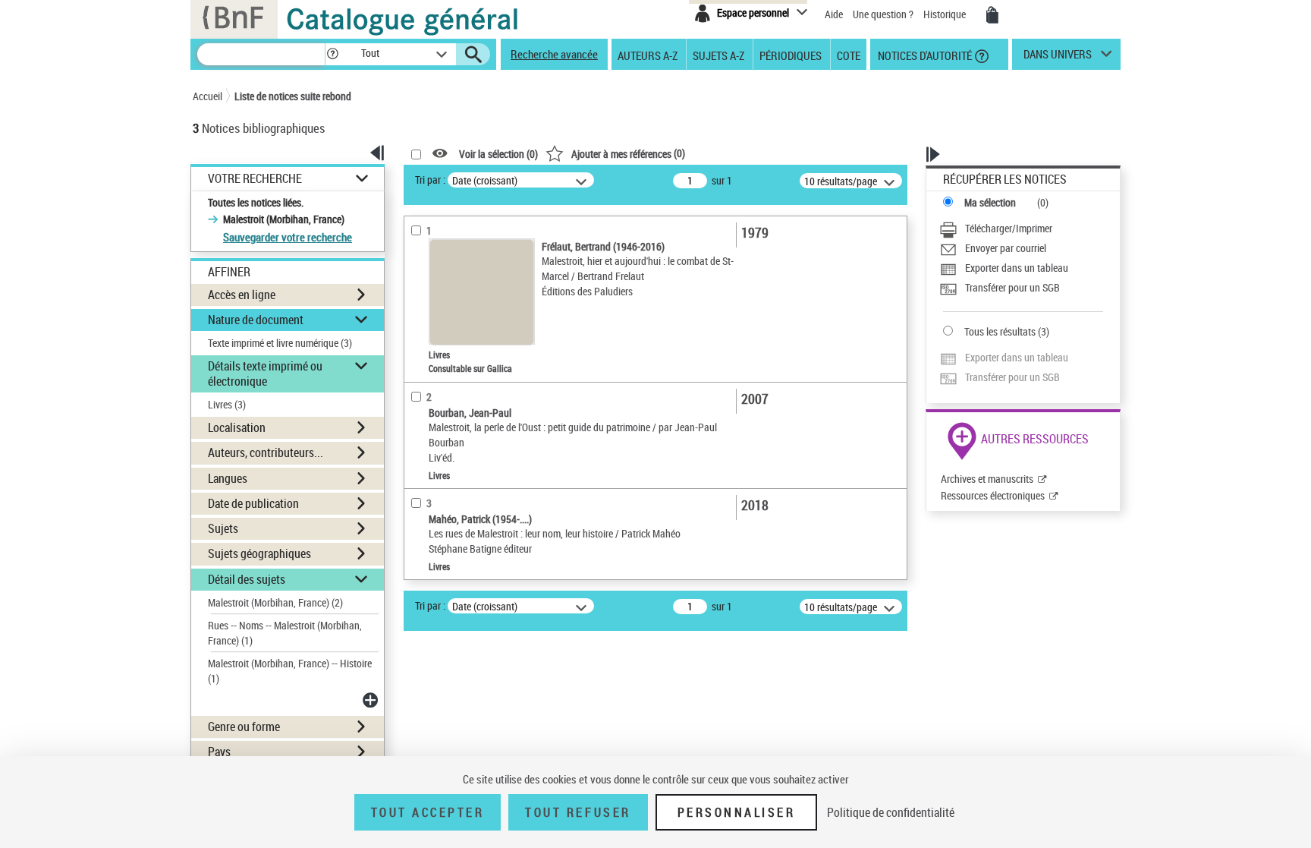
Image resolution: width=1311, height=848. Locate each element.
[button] (332, 54)
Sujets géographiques (259, 553)
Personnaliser (737, 812)
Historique (945, 14)
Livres (227, 404)
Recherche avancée (554, 53)
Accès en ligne (241, 294)
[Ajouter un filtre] (372, 700)
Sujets (223, 528)
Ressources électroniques (993, 495)
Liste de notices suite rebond (292, 96)
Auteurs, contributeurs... (265, 452)
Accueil (207, 96)
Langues (227, 478)
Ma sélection (990, 202)
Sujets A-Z (718, 54)
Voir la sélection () (498, 154)
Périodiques (790, 54)
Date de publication (253, 503)
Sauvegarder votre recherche (287, 236)
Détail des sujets (246, 579)
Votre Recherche (255, 179)
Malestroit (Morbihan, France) (275, 602)
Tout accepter (428, 812)
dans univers (1057, 57)
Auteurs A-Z (648, 54)
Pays (219, 751)
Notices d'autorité (924, 54)
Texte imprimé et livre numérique (280, 343)
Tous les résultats (1000, 331)
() (628, 153)
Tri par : (430, 179)
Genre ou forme (244, 726)
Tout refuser (577, 812)
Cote (848, 54)
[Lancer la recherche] (473, 55)
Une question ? (884, 14)
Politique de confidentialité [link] (890, 812)
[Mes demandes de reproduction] (992, 15)
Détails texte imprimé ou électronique (265, 373)
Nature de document (255, 319)
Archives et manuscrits (987, 478)
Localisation (237, 427)
